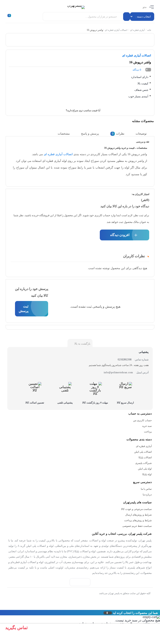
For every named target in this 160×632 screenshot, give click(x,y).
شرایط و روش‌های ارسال (138, 514)
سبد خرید (147, 426)
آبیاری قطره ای (137, 30)
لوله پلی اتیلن (145, 468)
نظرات (118, 133)
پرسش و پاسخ (90, 133)
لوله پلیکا (147, 474)
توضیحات (141, 133)
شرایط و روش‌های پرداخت (138, 520)
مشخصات (64, 133)
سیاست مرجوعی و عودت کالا (136, 509)
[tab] (144, 133)
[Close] (1, 612)
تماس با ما (146, 488)
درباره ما (147, 494)
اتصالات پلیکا (145, 457)
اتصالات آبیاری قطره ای (116, 30)
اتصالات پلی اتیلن (143, 451)
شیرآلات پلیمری (143, 463)
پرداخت (148, 431)
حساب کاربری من (142, 420)
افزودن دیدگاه (119, 235)
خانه (149, 30)
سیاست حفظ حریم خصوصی (137, 526)
